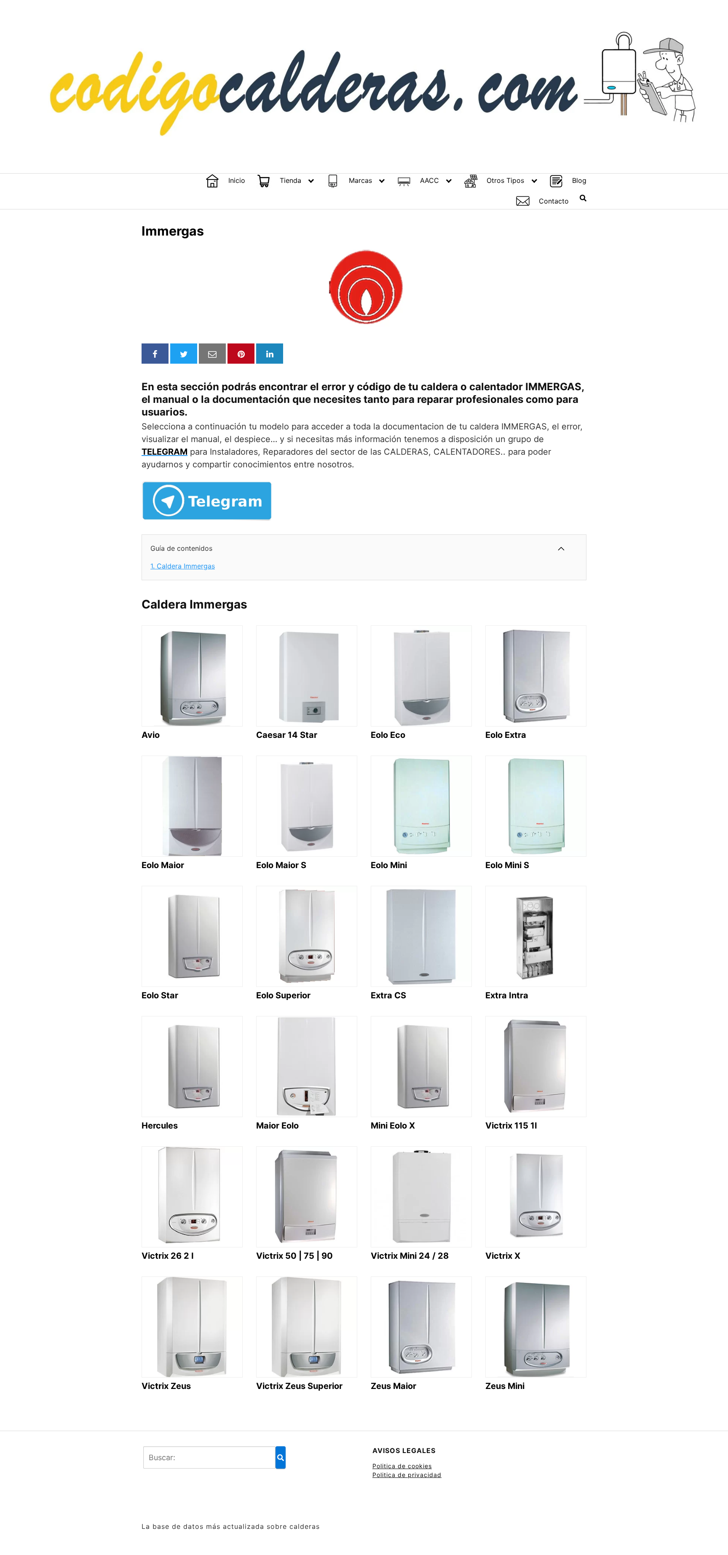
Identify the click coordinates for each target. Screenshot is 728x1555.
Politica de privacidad (407, 1474)
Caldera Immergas (182, 566)
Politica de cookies (402, 1465)
